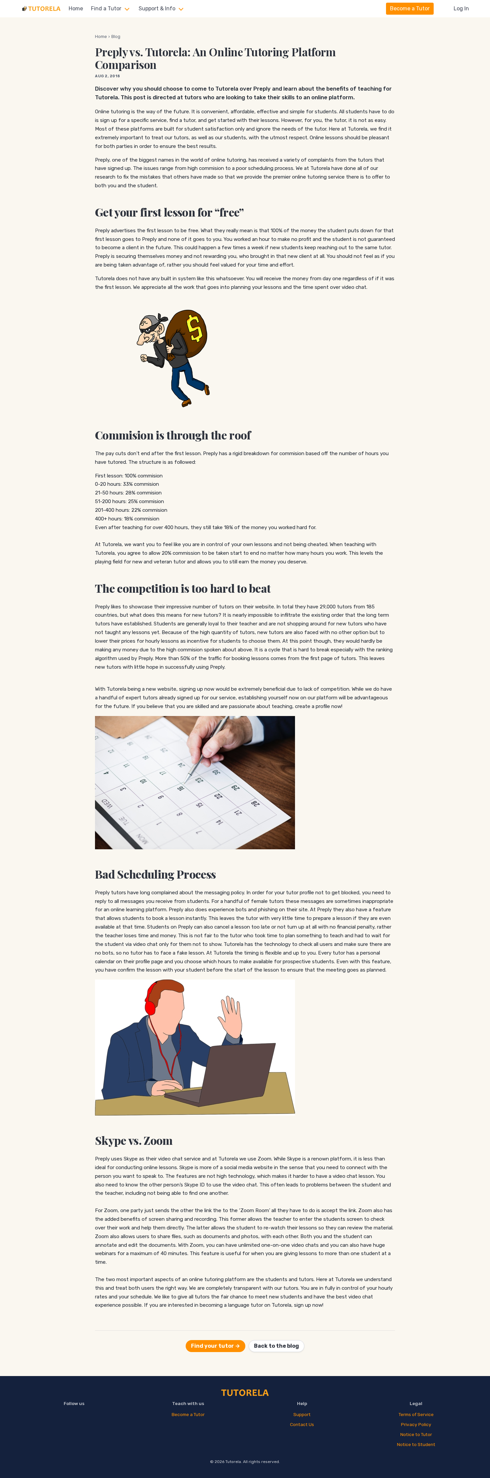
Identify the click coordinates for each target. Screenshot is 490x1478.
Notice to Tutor (416, 1434)
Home (76, 8)
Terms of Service (416, 1414)
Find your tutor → (215, 1346)
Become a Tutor (410, 8)
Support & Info (157, 8)
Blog (115, 36)
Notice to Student (416, 1444)
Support (302, 1414)
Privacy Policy (416, 1424)
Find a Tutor (106, 8)
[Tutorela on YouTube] (74, 1418)
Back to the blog (276, 1346)
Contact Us (302, 1424)
